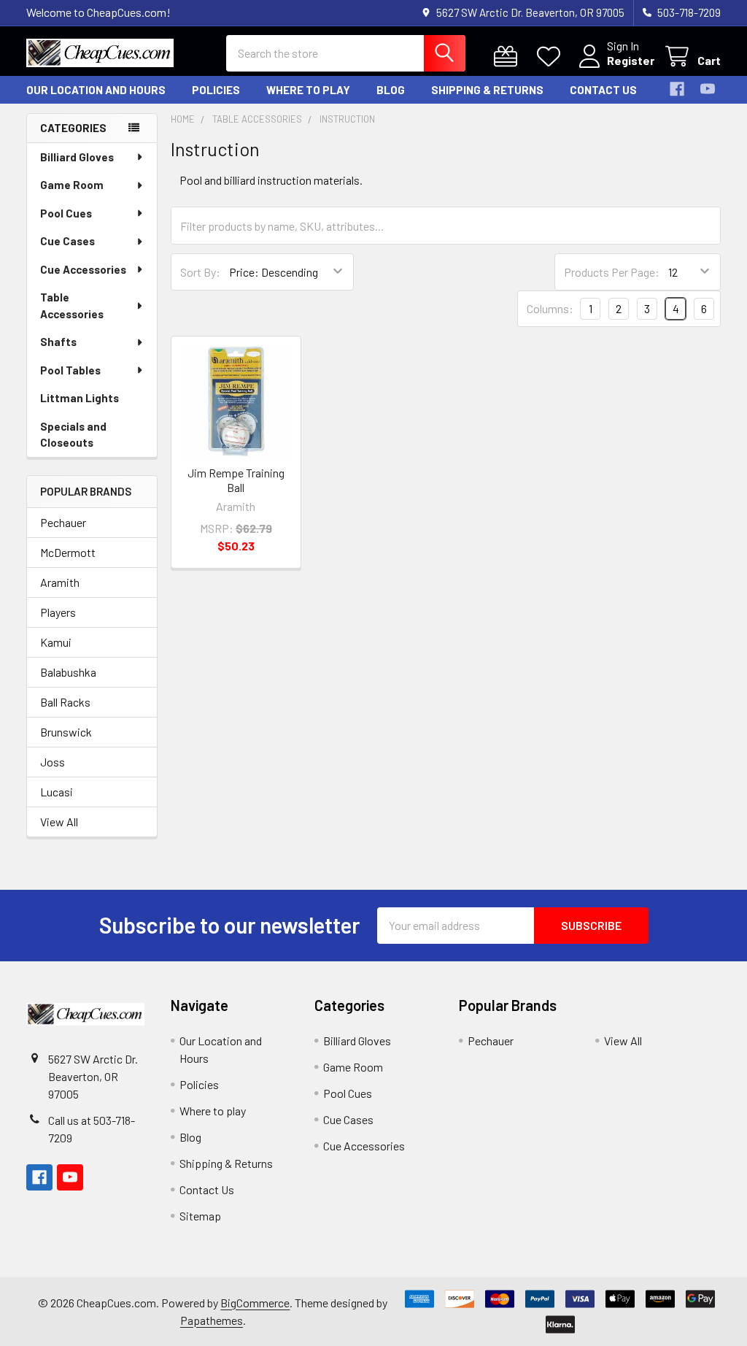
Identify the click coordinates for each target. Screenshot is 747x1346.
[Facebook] (677, 89)
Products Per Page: (611, 272)
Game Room (72, 184)
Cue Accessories (83, 269)
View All (59, 821)
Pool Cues (66, 213)
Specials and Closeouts (73, 435)
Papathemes (211, 1320)
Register (630, 60)
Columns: (550, 308)
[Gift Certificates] (509, 56)
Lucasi (56, 792)
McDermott (68, 552)
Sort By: (200, 272)
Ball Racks (65, 702)
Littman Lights (79, 397)
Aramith (60, 582)
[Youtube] (707, 89)
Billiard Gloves (77, 157)
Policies (216, 89)
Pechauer (63, 522)
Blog (390, 89)
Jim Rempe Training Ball (236, 480)
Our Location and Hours (96, 89)
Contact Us (603, 89)
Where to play (308, 89)
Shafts (58, 341)
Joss (52, 762)
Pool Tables (70, 370)
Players (58, 612)
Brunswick (66, 732)
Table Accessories (72, 305)
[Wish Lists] (552, 56)
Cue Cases (67, 240)
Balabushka (68, 672)
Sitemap (200, 1216)
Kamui (55, 642)
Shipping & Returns (487, 89)
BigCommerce (255, 1303)
